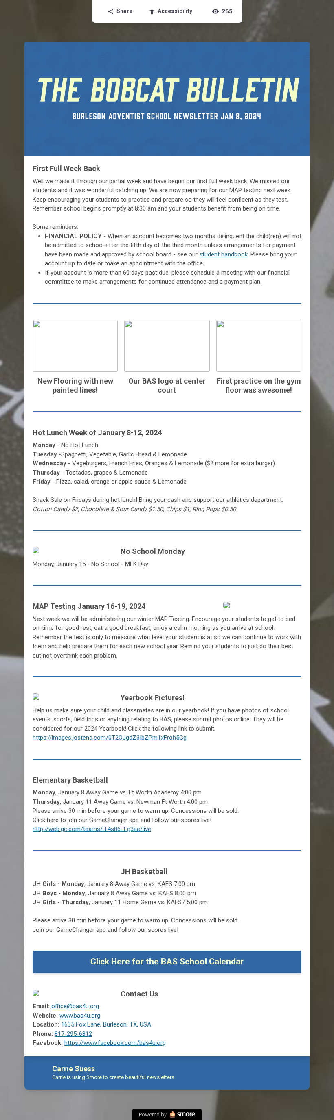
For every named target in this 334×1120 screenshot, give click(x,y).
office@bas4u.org (75, 1006)
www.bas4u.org (79, 1015)
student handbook (223, 254)
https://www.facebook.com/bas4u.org (115, 1042)
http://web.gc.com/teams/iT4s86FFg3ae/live (92, 829)
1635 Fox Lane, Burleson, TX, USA (106, 1024)
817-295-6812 (73, 1034)
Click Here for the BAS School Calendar (167, 961)
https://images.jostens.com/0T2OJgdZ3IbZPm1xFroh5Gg (110, 737)
